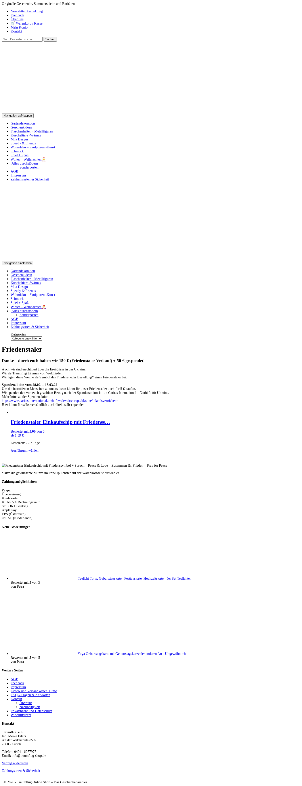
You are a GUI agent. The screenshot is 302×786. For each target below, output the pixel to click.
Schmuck (17, 151)
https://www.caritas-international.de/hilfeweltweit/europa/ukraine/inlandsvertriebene (60, 401)
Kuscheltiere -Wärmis (26, 135)
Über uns (17, 19)
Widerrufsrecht (21, 715)
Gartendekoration (23, 123)
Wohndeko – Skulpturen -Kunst (33, 147)
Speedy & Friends (23, 143)
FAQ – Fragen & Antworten (30, 695)
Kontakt (16, 31)
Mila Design (19, 139)
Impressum (18, 175)
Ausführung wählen (24, 450)
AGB (14, 171)
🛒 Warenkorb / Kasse (26, 23)
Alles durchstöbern (24, 163)
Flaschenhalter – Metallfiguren (32, 131)
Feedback (17, 15)
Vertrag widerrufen (15, 763)
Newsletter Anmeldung (27, 11)
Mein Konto (19, 27)
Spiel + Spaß (20, 155)
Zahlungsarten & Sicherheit (30, 179)
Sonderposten (28, 167)
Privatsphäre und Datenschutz (31, 711)
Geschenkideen (21, 127)
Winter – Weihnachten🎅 (28, 159)
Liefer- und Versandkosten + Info (34, 691)
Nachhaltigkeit (29, 707)
